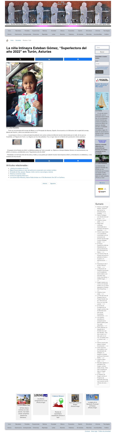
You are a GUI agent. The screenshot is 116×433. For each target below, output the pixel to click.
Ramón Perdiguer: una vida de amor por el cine (102, 216)
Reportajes (45, 34)
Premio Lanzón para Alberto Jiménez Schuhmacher (102, 344)
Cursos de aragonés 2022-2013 (19, 175)
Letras (53, 34)
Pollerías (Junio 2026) (101, 293)
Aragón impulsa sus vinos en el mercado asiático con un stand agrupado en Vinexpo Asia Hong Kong (102, 286)
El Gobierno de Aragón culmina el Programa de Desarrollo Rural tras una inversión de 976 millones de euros (102, 379)
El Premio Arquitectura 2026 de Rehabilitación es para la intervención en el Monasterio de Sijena (102, 248)
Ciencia (9, 34)
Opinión (80, 31)
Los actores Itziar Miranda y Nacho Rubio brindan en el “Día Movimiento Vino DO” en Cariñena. (37, 177)
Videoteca (71, 34)
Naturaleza (18, 31)
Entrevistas (36, 34)
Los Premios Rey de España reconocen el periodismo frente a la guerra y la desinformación (102, 258)
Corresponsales (27, 34)
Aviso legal (94, 431)
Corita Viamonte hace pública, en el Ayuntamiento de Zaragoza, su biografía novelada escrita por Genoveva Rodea (102, 352)
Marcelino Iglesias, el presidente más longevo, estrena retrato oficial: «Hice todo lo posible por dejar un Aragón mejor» (102, 368)
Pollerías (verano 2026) (101, 221)
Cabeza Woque (58, 396)
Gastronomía (18, 34)
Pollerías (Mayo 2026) (101, 360)
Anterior (45, 183)
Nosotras (62, 34)
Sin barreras (80, 34)
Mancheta (89, 34)
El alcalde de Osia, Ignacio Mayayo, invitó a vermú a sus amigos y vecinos (31, 172)
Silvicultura (89, 31)
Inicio (9, 31)
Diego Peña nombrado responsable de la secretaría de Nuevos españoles (102, 227)
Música (62, 31)
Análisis (106, 34)
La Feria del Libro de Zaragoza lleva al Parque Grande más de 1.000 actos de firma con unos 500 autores (102, 300)
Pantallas (27, 31)
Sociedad (53, 31)
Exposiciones (35, 31)
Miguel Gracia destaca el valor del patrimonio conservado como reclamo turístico (33, 170)
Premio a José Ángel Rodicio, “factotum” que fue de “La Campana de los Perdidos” (102, 210)
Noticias (45, 31)
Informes (97, 31)
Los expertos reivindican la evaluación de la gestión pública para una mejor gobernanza (102, 322)
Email (96, 61)
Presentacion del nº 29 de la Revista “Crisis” (102, 265)
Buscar (102, 52)
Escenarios (71, 31)
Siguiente (53, 183)
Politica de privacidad (104, 431)
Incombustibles (98, 34)
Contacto (87, 431)
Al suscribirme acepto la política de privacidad (101, 67)
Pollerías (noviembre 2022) (18, 174)
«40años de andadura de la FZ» (19, 168)
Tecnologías (106, 31)
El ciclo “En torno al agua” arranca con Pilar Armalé (101, 85)
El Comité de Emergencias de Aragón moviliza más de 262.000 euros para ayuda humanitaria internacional (102, 311)
